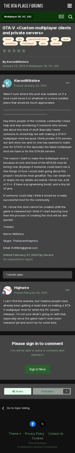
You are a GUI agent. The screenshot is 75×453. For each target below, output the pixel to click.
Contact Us (55, 433)
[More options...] (67, 83)
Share (19, 391)
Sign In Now (37, 369)
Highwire (21, 288)
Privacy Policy (34, 433)
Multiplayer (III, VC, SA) (44, 66)
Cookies (37, 438)
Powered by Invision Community (37, 446)
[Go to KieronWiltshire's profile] (7, 83)
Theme (14, 433)
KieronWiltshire (18, 61)
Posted (30, 85)
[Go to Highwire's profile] (7, 290)
